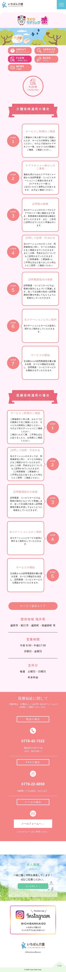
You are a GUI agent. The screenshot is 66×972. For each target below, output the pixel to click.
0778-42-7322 (33, 741)
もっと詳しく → (33, 886)
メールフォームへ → (33, 823)
